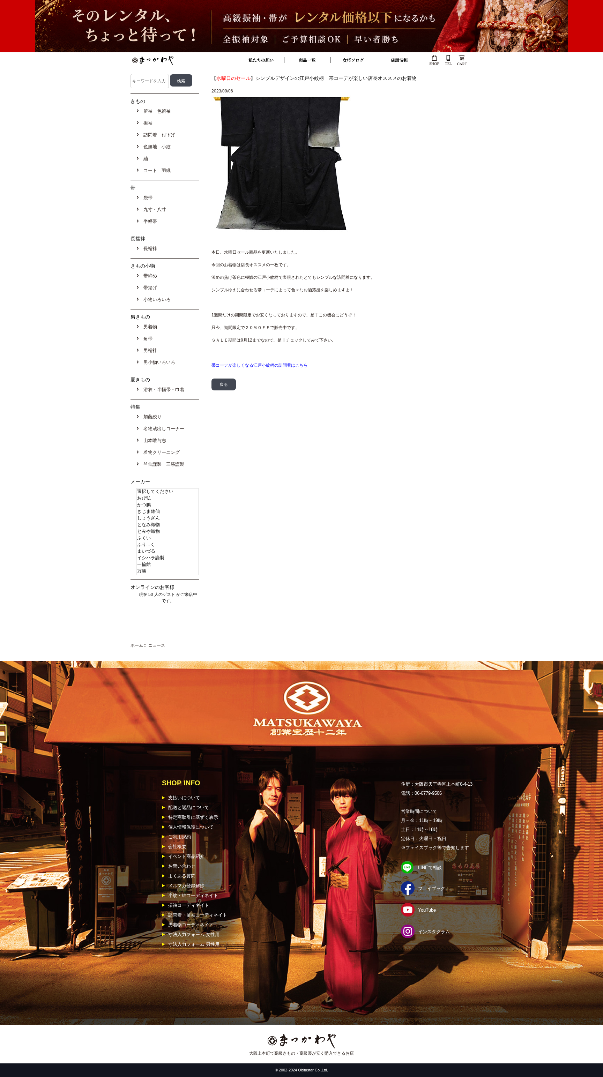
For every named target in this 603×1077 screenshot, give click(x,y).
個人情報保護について (191, 827)
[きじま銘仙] (167, 511)
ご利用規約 (179, 836)
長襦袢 (149, 248)
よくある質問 (181, 875)
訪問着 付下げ (158, 134)
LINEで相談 (430, 867)
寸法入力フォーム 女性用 (193, 934)
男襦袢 (149, 350)
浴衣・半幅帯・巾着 (162, 389)
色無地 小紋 (156, 146)
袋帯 (146, 197)
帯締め (149, 275)
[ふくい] (167, 538)
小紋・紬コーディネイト (193, 895)
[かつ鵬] (167, 505)
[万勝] (167, 571)
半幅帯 (149, 221)
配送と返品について (188, 807)
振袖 (146, 123)
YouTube (427, 910)
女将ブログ (353, 60)
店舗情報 (399, 60)
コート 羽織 (156, 170)
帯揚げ (149, 287)
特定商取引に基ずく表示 (193, 817)
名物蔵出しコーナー (162, 428)
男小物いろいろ (158, 362)
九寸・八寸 (153, 209)
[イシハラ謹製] (167, 558)
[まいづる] (167, 551)
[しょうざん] (167, 518)
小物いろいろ (156, 299)
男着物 (149, 326)
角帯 (146, 338)
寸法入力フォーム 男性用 (193, 944)
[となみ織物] (167, 525)
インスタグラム (434, 931)
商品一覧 (307, 60)
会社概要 (177, 846)
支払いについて (184, 797)
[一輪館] (167, 564)
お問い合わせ (181, 866)
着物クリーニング (160, 452)
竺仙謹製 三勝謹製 (162, 464)
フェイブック (431, 888)
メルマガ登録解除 (186, 885)
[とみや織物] (167, 531)
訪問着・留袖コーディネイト (197, 915)
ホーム (137, 645)
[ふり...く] (167, 544)
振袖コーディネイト (188, 905)
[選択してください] (167, 491)
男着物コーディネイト (191, 924)
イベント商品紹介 (186, 856)
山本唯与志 (153, 440)
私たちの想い (261, 60)
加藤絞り (151, 416)
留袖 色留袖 (156, 111)
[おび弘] (167, 498)
